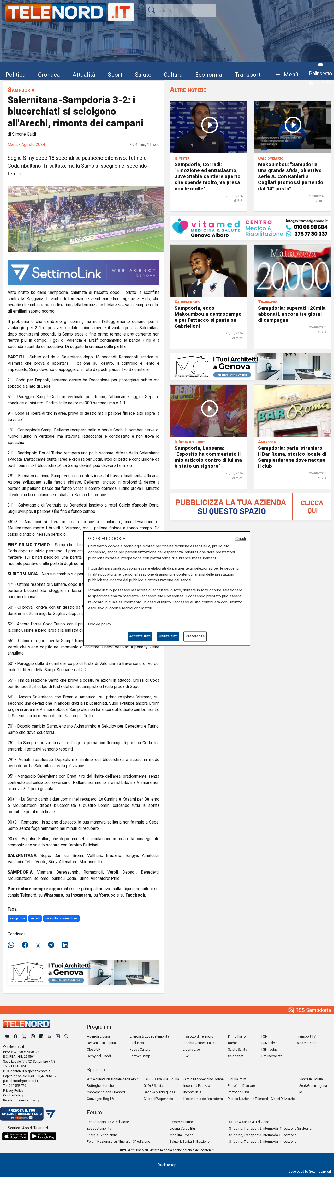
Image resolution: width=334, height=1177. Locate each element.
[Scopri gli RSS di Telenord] (58, 1036)
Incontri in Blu (193, 1092)
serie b (35, 918)
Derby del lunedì (99, 1056)
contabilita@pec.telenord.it (30, 1071)
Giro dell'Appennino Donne (203, 1079)
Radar (232, 1043)
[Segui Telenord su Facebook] (15, 1036)
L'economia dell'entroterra (203, 1099)
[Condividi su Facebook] (25, 945)
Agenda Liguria (98, 1036)
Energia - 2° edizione (102, 1135)
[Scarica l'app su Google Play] (43, 1136)
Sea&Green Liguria (313, 1086)
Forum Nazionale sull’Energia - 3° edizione (118, 1141)
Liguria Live (191, 1049)
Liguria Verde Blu (182, 1128)
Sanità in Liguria (311, 1079)
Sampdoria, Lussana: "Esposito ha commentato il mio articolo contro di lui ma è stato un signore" (208, 457)
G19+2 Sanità (153, 1086)
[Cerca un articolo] (66, 1036)
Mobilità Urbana (181, 1135)
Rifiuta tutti (168, 636)
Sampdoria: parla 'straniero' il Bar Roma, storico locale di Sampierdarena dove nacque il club (292, 457)
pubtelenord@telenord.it (21, 1081)
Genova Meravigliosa (159, 1092)
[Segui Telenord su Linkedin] (41, 1036)
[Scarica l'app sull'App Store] (15, 1136)
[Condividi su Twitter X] (38, 945)
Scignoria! (235, 1056)
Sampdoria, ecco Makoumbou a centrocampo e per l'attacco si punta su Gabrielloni (208, 317)
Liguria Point (237, 1079)
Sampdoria (21, 89)
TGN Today (269, 1049)
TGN (264, 1036)
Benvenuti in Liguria (101, 1043)
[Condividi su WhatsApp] (12, 945)
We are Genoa (306, 1043)
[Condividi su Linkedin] (65, 945)
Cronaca (49, 74)
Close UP (93, 1049)
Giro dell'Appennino (158, 1099)
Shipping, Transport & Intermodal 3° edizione (262, 1135)
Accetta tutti (140, 636)
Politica (15, 74)
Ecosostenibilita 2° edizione (108, 1122)
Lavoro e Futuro (181, 1122)
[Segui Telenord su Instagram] (33, 1036)
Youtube (107, 895)
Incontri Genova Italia (198, 1043)
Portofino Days (239, 1092)
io (300, 1092)
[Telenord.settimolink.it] (250, 506)
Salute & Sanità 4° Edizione (249, 1122)
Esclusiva (137, 1043)
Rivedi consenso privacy (21, 1100)
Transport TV (306, 1036)
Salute (143, 74)
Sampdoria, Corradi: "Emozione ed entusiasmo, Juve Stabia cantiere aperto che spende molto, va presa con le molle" (208, 176)
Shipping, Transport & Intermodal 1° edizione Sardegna (270, 1128)
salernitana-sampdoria (61, 918)
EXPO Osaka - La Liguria (161, 1079)
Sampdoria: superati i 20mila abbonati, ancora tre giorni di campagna (292, 314)
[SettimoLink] (83, 272)
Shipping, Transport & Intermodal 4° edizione (262, 1141)
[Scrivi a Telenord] (49, 1036)
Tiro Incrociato (272, 1056)
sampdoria (17, 918)
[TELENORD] (26, 1024)
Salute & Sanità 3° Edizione (190, 1141)
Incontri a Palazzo (196, 1086)
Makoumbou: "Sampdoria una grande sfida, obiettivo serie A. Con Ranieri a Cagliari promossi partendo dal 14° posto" (290, 176)
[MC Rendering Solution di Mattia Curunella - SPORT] (83, 972)
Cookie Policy (13, 1095)
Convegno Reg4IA (100, 1099)
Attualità (84, 74)
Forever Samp (140, 1056)
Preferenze (195, 636)
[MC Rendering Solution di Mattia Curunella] (250, 366)
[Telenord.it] (28, 1113)
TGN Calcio (269, 1043)
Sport (115, 74)
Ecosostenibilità (99, 1128)
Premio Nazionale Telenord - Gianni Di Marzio (261, 1099)
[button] (286, 75)
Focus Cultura (140, 1049)
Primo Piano (237, 1036)
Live (186, 1056)
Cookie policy (99, 624)
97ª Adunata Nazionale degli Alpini (113, 1079)
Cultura (173, 74)
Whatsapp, (54, 895)
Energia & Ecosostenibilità (149, 1036)
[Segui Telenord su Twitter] (24, 1036)
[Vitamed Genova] (250, 227)
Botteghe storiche (100, 1086)
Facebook (135, 895)
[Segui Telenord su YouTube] (7, 1036)
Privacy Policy (13, 1091)
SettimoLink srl (320, 1171)
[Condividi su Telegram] (51, 945)
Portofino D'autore (241, 1086)
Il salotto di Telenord (198, 1036)
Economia (208, 74)
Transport (248, 74)
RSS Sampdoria (312, 1010)
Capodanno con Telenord (106, 1092)
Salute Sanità (237, 1049)
